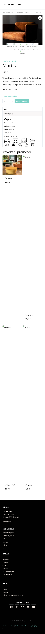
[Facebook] (22, 606)
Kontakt (5, 592)
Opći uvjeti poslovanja (36, 626)
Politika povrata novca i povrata (13, 595)
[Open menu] (40, 4)
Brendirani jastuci (8, 536)
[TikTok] (17, 606)
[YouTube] (28, 606)
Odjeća (5, 545)
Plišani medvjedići (8, 533)
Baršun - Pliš (9, 61)
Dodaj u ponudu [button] (12, 189)
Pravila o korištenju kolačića (22, 626)
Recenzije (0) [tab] (8, 114)
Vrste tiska (6, 560)
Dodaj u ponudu (21, 101)
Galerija (5, 566)
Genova (29, 485)
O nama (5, 589)
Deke (4, 539)
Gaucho (29, 315)
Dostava (5, 569)
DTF (4, 548)
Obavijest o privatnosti (8, 626)
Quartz (8, 178)
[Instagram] (11, 606)
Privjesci (5, 542)
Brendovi (5, 563)
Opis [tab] (5, 109)
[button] (40, 18)
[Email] (33, 606)
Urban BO (10, 485)
